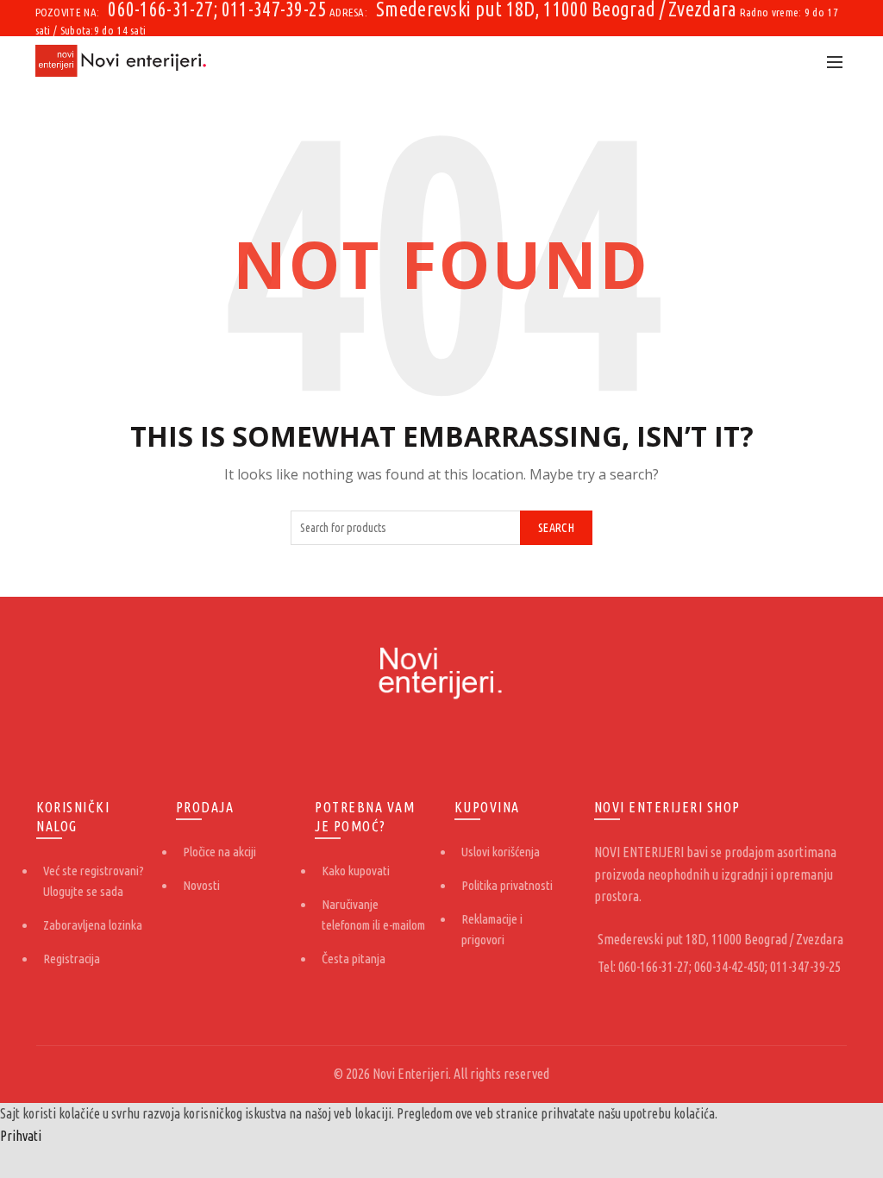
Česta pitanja (353, 958)
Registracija (71, 958)
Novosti (201, 885)
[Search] (797, 61)
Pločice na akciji (219, 851)
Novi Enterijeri (410, 1073)
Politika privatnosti (507, 885)
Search (556, 528)
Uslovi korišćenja (500, 851)
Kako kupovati (356, 870)
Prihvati (20, 1136)
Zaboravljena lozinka (92, 925)
